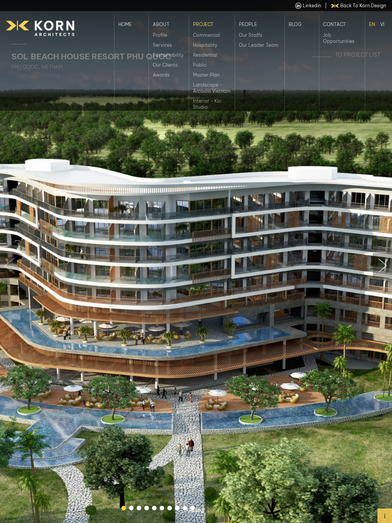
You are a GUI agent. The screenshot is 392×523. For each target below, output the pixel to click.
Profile (160, 35)
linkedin (312, 5)
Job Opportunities (338, 38)
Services (162, 45)
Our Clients (165, 65)
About (161, 23)
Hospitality (205, 45)
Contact (334, 23)
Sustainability (168, 55)
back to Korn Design (363, 5)
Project (203, 23)
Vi (382, 23)
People (248, 23)
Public (200, 65)
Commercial (206, 35)
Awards (161, 75)
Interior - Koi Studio (207, 104)
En (372, 23)
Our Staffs (250, 35)
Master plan (206, 75)
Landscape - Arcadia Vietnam (212, 88)
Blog (295, 23)
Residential (205, 55)
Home (125, 23)
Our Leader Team (258, 45)
